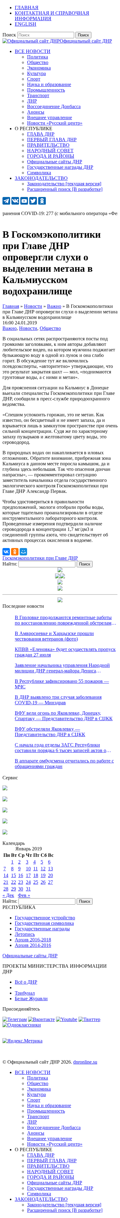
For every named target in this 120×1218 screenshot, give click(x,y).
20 (50, 875)
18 (35, 875)
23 (20, 882)
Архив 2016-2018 (33, 939)
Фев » (24, 895)
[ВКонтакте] (6, 551)
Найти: (9, 563)
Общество (50, 328)
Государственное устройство (45, 917)
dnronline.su (85, 1062)
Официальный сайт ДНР (86, 41)
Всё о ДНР (26, 982)
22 (13, 882)
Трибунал (25, 993)
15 (13, 875)
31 (28, 888)
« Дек (8, 895)
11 (35, 868)
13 (50, 868)
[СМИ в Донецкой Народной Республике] (4, 799)
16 (20, 875)
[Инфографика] (4, 832)
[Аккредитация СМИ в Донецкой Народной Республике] (4, 788)
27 (50, 882)
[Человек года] (62, 576)
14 (5, 875)
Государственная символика (44, 923)
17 (28, 875)
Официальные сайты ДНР (30, 955)
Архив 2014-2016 (33, 945)
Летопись (25, 934)
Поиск (9, 34)
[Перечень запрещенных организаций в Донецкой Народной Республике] (4, 810)
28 (5, 888)
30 (20, 888)
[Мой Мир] (23, 551)
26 (43, 882)
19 (43, 875)
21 (5, 882)
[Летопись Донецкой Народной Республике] (4, 821)
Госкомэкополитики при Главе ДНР (40, 558)
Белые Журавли (31, 998)
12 (43, 868)
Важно (9, 328)
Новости (28, 328)
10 (28, 868)
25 (35, 882)
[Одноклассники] (14, 551)
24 (28, 882)
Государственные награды (42, 928)
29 (13, 888)
